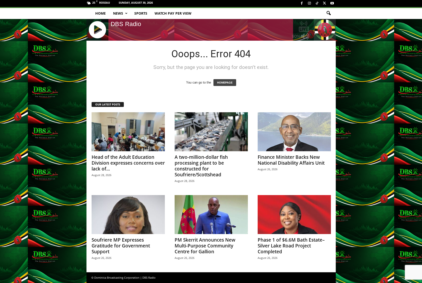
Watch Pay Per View (173, 13)
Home (100, 13)
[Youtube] (332, 3)
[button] (328, 13)
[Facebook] (302, 3)
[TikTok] (317, 3)
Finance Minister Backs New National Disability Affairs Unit (291, 160)
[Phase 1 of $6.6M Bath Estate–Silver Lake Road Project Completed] (294, 214)
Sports (140, 13)
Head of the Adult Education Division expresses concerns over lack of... (128, 163)
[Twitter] (324, 3)
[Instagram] (309, 3)
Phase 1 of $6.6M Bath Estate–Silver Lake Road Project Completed (291, 246)
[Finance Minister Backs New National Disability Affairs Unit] (294, 131)
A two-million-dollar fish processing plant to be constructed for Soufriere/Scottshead (201, 166)
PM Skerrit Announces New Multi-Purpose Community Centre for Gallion (205, 246)
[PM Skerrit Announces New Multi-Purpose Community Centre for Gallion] (211, 214)
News (118, 13)
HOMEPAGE (224, 82)
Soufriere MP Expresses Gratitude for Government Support (121, 246)
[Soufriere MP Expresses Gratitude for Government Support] (128, 214)
